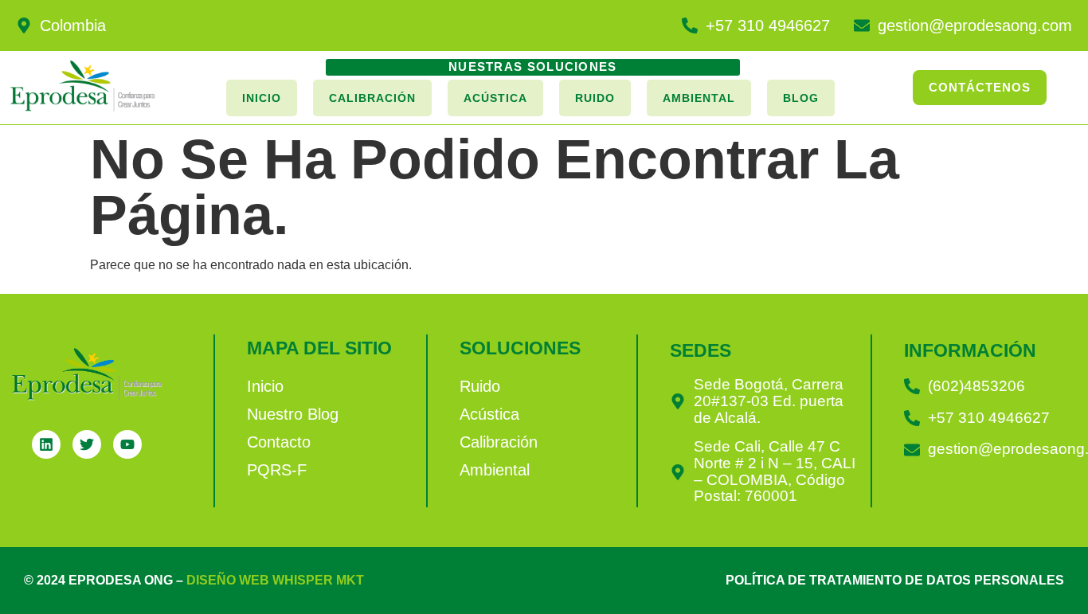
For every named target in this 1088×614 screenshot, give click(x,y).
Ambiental (699, 98)
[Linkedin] (46, 444)
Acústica (495, 98)
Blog (801, 98)
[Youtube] (127, 444)
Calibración (372, 98)
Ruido (595, 98)
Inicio (261, 98)
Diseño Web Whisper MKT (275, 580)
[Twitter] (86, 444)
